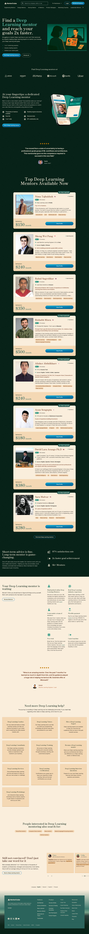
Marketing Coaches (63, 7)
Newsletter (74, 902)
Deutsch (44, 887)
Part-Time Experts (53, 912)
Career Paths (75, 913)
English (39, 887)
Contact (10, 908)
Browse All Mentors (41, 905)
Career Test (63, 902)
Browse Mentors (8, 599)
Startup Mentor (32, 7)
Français (56, 887)
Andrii (58, 859)
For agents (38, 925)
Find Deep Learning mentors (11, 55)
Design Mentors (22, 7)
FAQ (8, 925)
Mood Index (74, 908)
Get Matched (40, 902)
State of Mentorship (76, 905)
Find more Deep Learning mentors (45, 537)
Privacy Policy (18, 925)
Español (50, 887)
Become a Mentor (41, 911)
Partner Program (52, 915)
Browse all (26, 55)
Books (73, 910)
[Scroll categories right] (83, 7)
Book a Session (40, 908)
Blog (73, 919)
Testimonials (40, 918)
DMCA (32, 925)
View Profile (59, 223)
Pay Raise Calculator (65, 908)
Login (67, 3)
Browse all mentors (78, 3)
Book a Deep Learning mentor (12, 873)
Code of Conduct (26, 925)
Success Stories (52, 902)
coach (60, 602)
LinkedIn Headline (64, 915)
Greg (86, 859)
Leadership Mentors (76, 7)
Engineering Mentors (9, 7)
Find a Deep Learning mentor (11, 125)
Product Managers (51, 7)
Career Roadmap (64, 905)
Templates (74, 916)
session (70, 618)
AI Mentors (41, 7)
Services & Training (53, 905)
